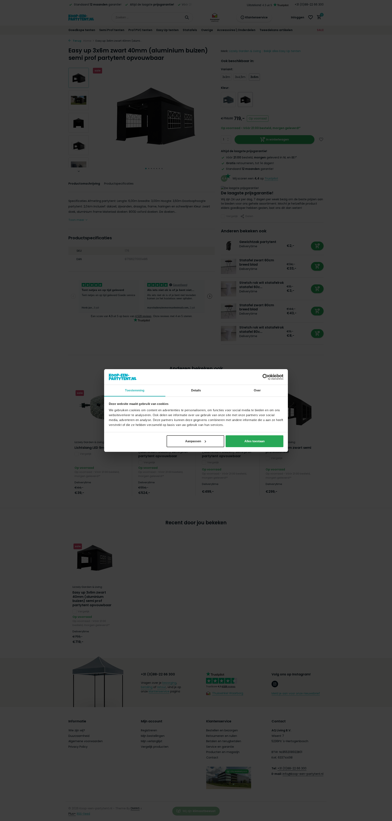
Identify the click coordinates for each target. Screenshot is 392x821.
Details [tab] (196, 390)
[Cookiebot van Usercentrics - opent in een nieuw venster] (265, 377)
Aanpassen (193, 441)
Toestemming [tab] (134, 390)
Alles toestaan (254, 441)
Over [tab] (257, 390)
